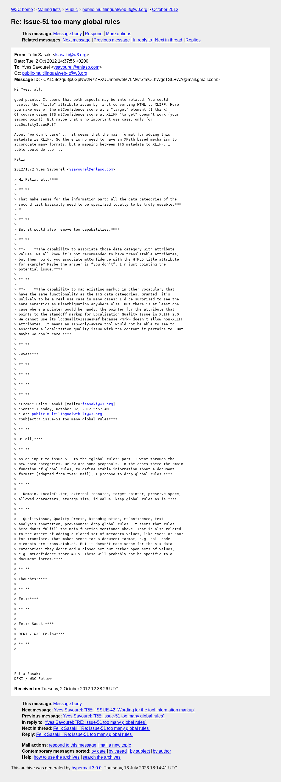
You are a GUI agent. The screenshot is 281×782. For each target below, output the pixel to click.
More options (118, 33)
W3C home (22, 9)
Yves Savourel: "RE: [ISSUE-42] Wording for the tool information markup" (124, 710)
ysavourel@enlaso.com (76, 67)
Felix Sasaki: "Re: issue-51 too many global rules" (101, 728)
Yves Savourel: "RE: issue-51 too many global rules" (114, 716)
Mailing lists (49, 9)
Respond (94, 33)
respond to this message (72, 745)
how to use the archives (57, 757)
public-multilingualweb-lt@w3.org (114, 9)
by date (98, 751)
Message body (67, 33)
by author (162, 751)
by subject (140, 751)
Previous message (112, 40)
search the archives (101, 757)
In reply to (142, 40)
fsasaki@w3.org (70, 54)
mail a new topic (115, 745)
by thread (118, 751)
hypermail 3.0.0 (87, 768)
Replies (193, 40)
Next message (77, 40)
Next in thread (168, 40)
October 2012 (165, 9)
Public (71, 9)
